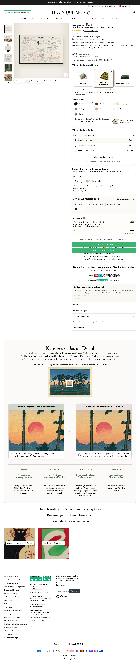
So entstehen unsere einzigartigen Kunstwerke (88, 322)
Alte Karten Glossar (10, 627)
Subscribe (75, 591)
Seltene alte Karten (51, 19)
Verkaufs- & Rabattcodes (12, 617)
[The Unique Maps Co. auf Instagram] (57, 596)
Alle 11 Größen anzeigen (103, 157)
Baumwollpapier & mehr (11, 614)
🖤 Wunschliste (110, 6)
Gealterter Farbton (95, 181)
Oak (101, 109)
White (122, 109)
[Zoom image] (66, 75)
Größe (103, 135)
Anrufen (108, 259)
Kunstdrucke (29, 19)
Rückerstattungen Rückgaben (13, 597)
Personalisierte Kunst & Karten (99, 19)
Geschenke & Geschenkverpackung (15, 624)
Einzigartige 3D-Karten (11, 590)
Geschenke (72, 19)
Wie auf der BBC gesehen (12, 631)
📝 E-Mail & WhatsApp (95, 6)
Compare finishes (81, 94)
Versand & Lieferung (10, 593)
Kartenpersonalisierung (11, 603)
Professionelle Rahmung (11, 583)
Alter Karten (8, 607)
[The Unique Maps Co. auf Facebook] (61, 596)
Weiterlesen (78, 299)
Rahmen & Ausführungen (81, 316)
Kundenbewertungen (10, 620)
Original (78, 181)
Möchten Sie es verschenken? (83, 305)
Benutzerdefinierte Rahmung (13, 610)
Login (31, 626)
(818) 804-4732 (37, 588)
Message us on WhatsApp (40, 592)
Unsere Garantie (78, 327)
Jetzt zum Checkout (103, 250)
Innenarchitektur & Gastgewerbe (14, 586)
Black (81, 104)
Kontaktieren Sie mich (11, 576)
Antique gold (124, 104)
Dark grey (82, 109)
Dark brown (104, 104)
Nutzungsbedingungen (11, 637)
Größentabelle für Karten (12, 600)
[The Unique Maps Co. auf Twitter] (65, 596)
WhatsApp (120, 259)
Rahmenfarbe (79, 99)
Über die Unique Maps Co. (12, 580)
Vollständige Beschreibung (101, 48)
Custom (81, 114)
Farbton (77, 177)
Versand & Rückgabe (80, 310)
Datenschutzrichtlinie (10, 634)
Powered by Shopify (70, 659)
